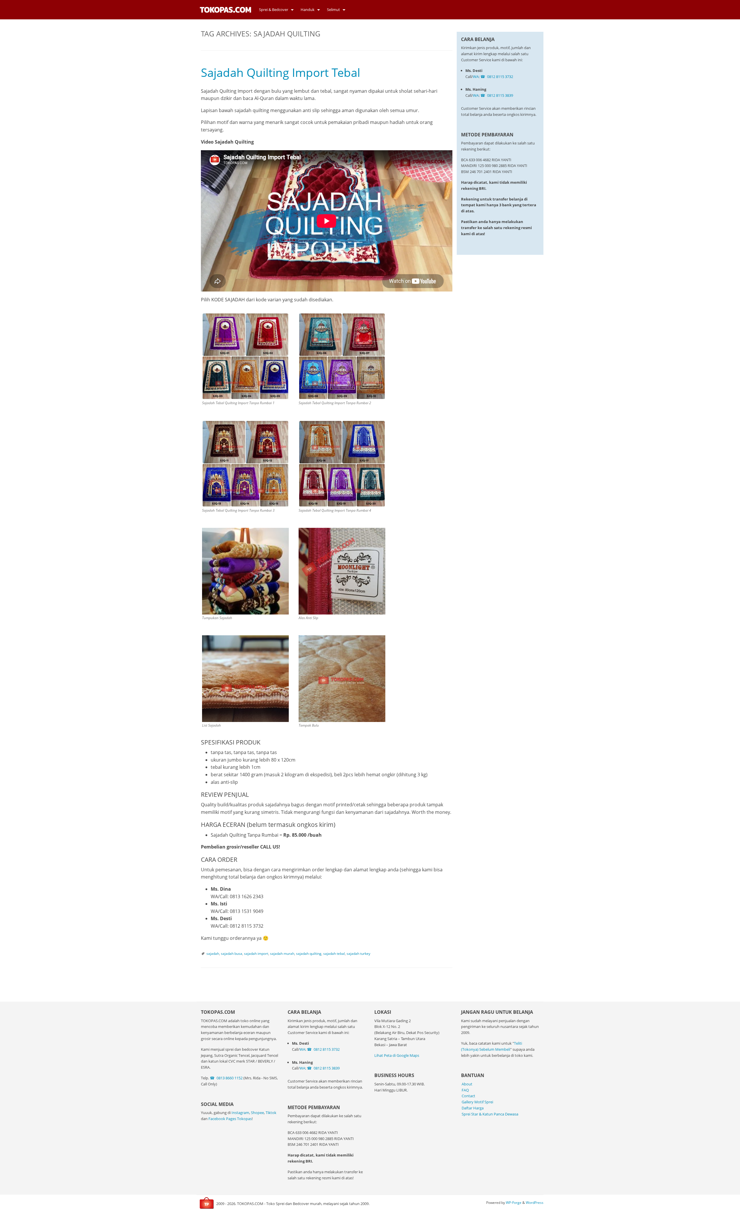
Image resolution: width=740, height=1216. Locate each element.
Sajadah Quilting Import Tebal (280, 72)
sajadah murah (282, 953)
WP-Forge (513, 1202)
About (467, 1084)
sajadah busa (231, 953)
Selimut (333, 9)
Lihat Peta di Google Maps (396, 1055)
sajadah (212, 953)
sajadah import (256, 953)
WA (476, 76)
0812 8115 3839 (500, 95)
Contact (468, 1095)
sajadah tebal (334, 953)
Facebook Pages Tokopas (230, 1118)
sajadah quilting (308, 953)
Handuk (307, 9)
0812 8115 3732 (500, 76)
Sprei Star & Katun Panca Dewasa (490, 1114)
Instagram (240, 1112)
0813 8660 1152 (230, 1078)
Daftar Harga (473, 1108)
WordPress (534, 1202)
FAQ (465, 1090)
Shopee (257, 1112)
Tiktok (271, 1112)
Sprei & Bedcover (273, 9)
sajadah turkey (358, 953)
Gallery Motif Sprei (477, 1101)
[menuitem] (274, 9)
